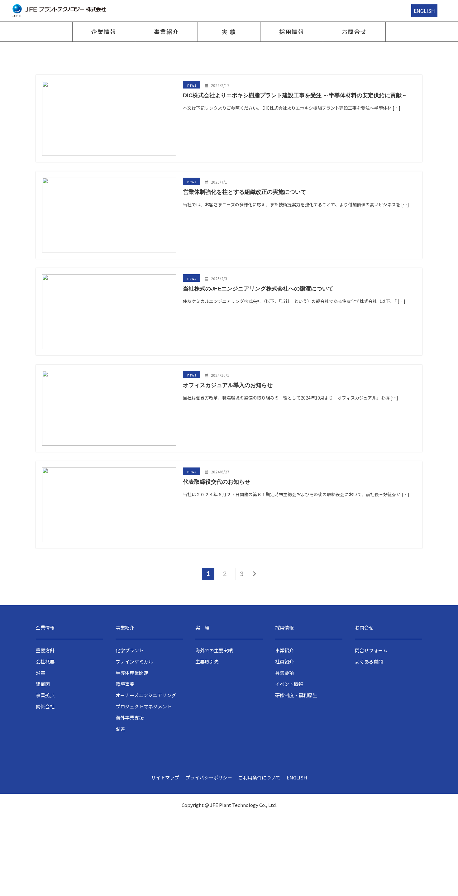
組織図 (43, 684)
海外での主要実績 (214, 650)
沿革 (40, 672)
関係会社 (45, 706)
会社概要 (45, 661)
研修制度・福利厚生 (296, 695)
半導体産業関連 (132, 672)
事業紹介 (166, 31)
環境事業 (125, 684)
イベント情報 (289, 684)
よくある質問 (369, 661)
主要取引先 (207, 661)
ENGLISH (424, 10)
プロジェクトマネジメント (144, 706)
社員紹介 (284, 661)
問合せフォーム (371, 650)
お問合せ (354, 31)
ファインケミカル (134, 661)
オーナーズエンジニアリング (146, 695)
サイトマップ (165, 777)
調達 (120, 729)
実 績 (229, 31)
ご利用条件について (259, 777)
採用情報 (291, 31)
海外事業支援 (130, 717)
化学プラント (130, 650)
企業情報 (103, 31)
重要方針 (45, 650)
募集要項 (284, 672)
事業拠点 (45, 695)
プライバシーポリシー (208, 777)
